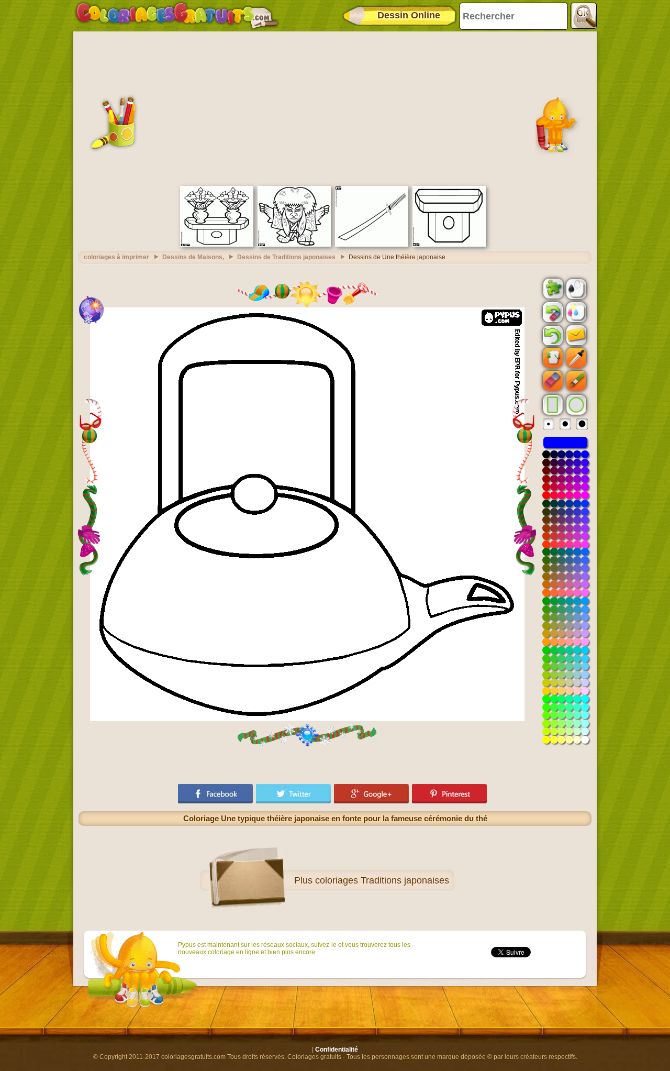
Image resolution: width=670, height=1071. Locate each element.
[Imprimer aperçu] (575, 288)
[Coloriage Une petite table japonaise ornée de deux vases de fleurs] (216, 244)
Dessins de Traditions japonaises (286, 257)
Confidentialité (336, 1049)
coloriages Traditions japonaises (382, 880)
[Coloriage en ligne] (177, 15)
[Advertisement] (335, 107)
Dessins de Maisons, (193, 257)
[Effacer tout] (552, 312)
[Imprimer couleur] (575, 312)
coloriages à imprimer (116, 257)
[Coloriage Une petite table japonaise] (449, 244)
